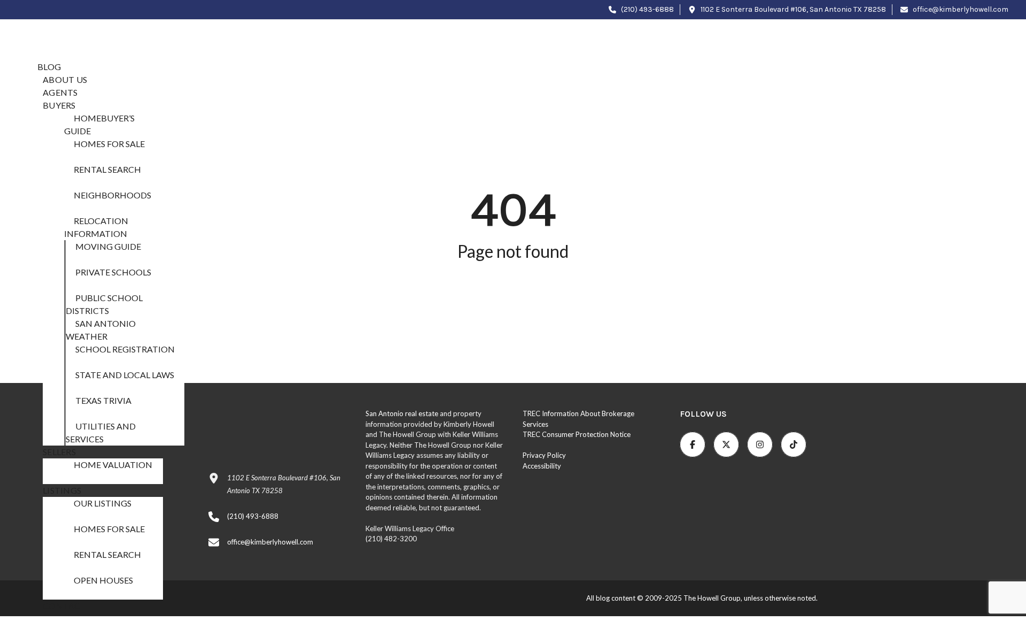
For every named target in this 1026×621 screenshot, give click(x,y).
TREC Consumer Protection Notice (577, 434)
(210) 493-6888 (646, 9)
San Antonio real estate (402, 413)
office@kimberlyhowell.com (959, 9)
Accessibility (542, 466)
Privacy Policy (544, 455)
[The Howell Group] (92, 34)
